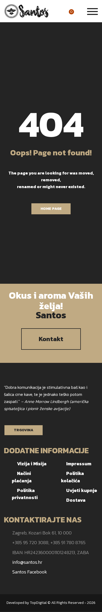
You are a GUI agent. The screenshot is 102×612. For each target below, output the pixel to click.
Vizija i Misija (32, 463)
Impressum (78, 463)
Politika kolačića (72, 477)
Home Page (51, 208)
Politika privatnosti (25, 494)
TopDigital (38, 602)
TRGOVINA (23, 430)
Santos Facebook (29, 571)
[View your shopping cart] (77, 11)
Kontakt (51, 338)
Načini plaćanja (22, 477)
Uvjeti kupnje (81, 490)
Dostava (76, 500)
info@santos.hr (27, 562)
